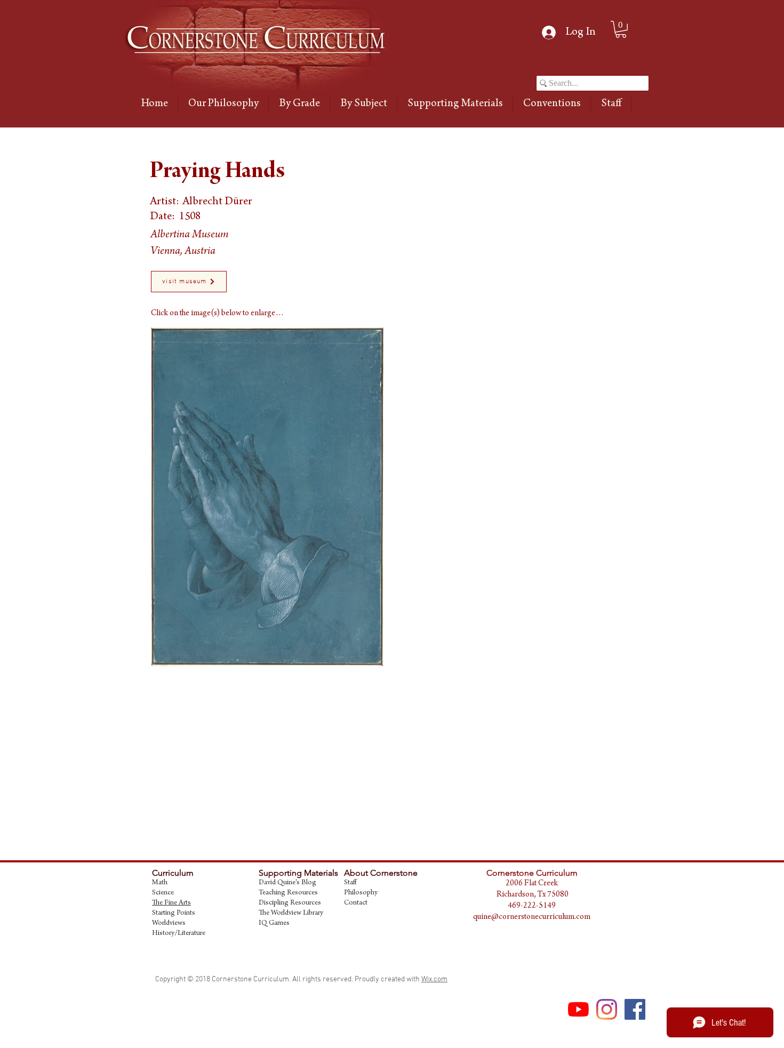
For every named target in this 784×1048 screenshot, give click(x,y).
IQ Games (274, 923)
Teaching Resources (288, 893)
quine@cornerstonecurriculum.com (531, 917)
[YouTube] (578, 1009)
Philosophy (361, 893)
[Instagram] (606, 1009)
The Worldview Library (291, 913)
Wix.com (434, 979)
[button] (299, 104)
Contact (355, 903)
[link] (621, 29)
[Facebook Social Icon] (635, 1009)
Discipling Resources (290, 903)
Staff (350, 883)
